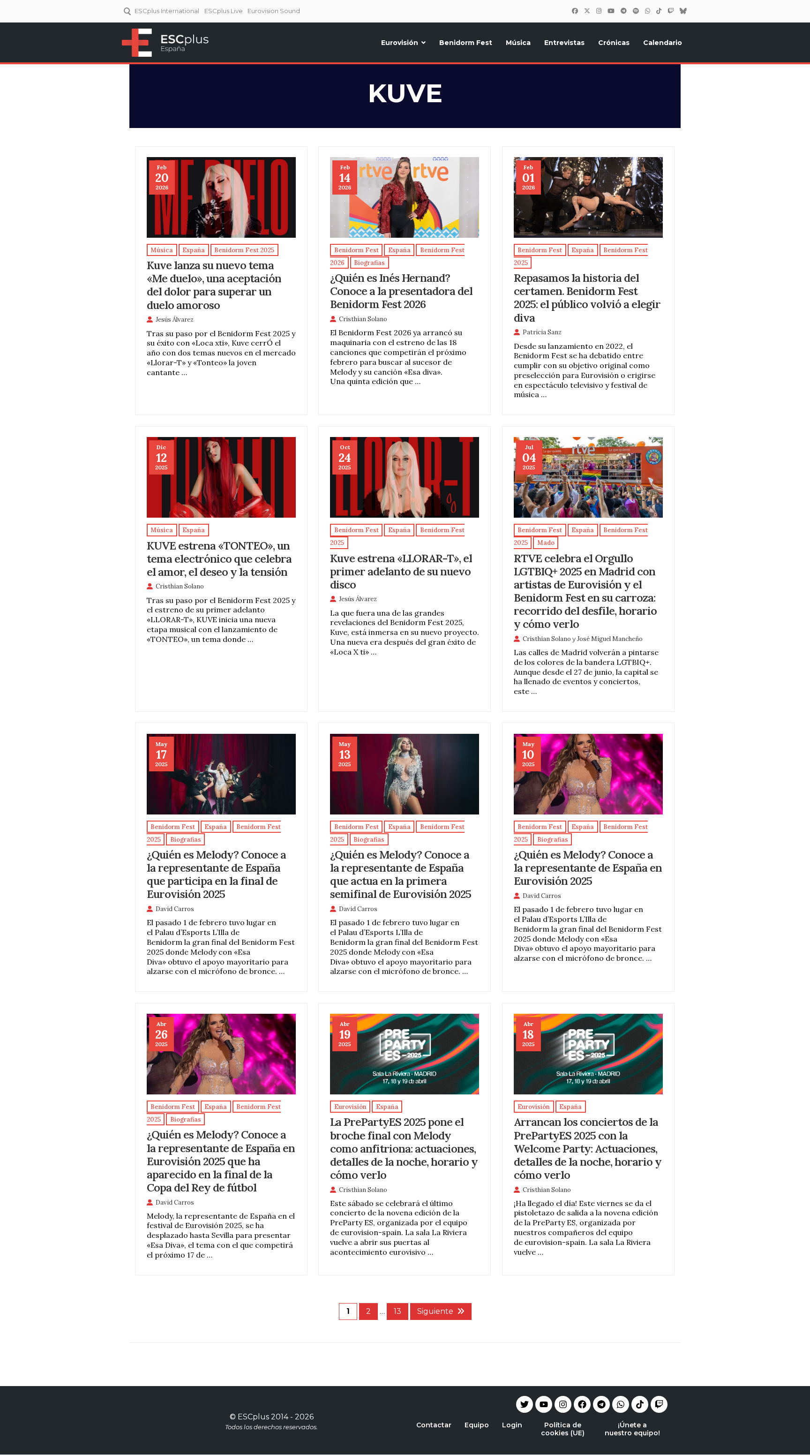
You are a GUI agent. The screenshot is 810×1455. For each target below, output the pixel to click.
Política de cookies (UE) (563, 1429)
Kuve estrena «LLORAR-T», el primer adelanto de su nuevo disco (401, 571)
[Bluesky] (683, 11)
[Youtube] (543, 1404)
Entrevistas (564, 42)
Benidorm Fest (465, 42)
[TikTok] (658, 11)
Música (518, 42)
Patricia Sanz (542, 332)
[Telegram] (601, 1404)
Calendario (662, 42)
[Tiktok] (639, 1404)
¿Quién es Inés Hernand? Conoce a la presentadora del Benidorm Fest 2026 (401, 291)
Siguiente (435, 1311)
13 (397, 1311)
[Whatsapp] (620, 1404)
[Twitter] (587, 11)
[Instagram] (598, 11)
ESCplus (253, 1416)
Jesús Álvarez (175, 320)
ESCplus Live (223, 11)
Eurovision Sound (274, 11)
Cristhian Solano (363, 319)
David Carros (175, 909)
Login (512, 1425)
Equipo (477, 1425)
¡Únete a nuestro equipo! (632, 1429)
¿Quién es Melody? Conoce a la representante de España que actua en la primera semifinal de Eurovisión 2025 (400, 874)
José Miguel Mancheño (610, 639)
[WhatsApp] (647, 11)
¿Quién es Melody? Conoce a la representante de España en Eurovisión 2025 (588, 867)
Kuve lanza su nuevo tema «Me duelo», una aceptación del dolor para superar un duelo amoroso (214, 284)
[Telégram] (623, 11)
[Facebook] (575, 11)
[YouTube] (610, 11)
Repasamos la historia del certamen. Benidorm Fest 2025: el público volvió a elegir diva (587, 297)
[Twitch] (670, 11)
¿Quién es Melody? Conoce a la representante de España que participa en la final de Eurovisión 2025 (216, 874)
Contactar (433, 1425)
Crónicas (614, 42)
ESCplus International (167, 11)
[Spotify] (636, 11)
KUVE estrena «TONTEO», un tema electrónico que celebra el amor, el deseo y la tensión (219, 558)
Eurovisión (399, 42)
